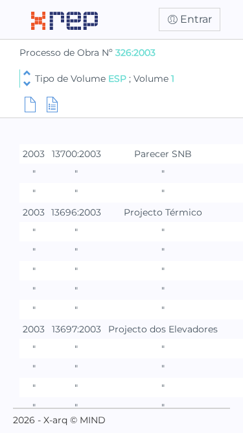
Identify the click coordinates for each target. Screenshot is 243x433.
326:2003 (135, 52)
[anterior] (27, 73)
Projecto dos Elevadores (163, 329)
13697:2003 (76, 329)
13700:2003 (76, 154)
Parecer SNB (163, 154)
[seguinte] (27, 84)
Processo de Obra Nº (67, 52)
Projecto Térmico (163, 212)
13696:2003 (76, 212)
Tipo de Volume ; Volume (104, 78)
